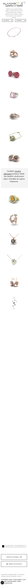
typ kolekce (19, 20)
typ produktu (6, 20)
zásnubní (8, 174)
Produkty (11, 579)
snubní (18, 171)
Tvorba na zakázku (17, 579)
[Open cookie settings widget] (2, 582)
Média (5, 581)
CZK (22, 2)
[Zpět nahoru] (25, 582)
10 (19, 546)
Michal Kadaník (4, 579)
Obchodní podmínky (12, 581)
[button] (22, 4)
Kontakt (19, 581)
